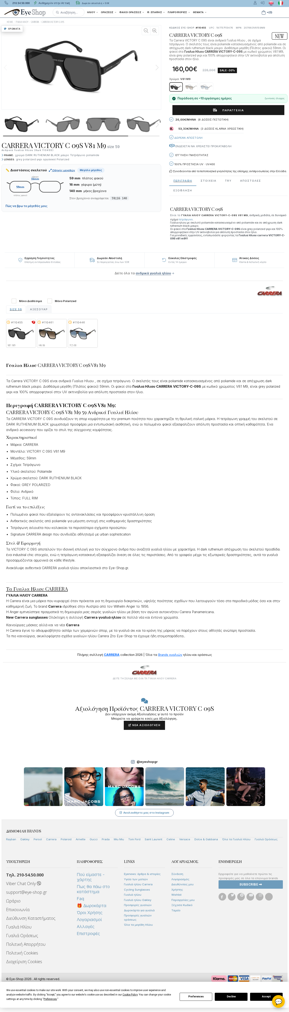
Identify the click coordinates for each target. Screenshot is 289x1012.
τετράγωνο (186, 219)
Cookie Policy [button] (130, 994)
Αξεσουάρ (39, 309)
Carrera (51, 839)
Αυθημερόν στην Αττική (54, 3)
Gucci (94, 839)
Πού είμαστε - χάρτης (91, 877)
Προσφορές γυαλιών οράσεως (138, 917)
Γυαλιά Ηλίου (19, 927)
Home (10, 22)
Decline (231, 996)
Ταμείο (175, 910)
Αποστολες (250, 180)
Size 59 (16, 309)
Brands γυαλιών (170, 655)
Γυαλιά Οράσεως (266, 839)
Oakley (24, 839)
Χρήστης (177, 889)
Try (228, 180)
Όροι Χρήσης (89, 912)
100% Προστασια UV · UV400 (194, 164)
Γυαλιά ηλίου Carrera (138, 884)
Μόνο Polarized (65, 301)
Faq (80, 898)
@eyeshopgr (147, 762)
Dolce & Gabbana (206, 839)
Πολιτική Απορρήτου (25, 944)
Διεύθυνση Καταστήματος (30, 918)
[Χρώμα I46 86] (191, 87)
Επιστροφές (88, 933)
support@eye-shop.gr (26, 892)
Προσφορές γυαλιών (138, 905)
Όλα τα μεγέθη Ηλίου (138, 924)
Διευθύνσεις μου (182, 884)
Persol (38, 839)
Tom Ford (134, 839)
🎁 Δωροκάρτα (91, 905)
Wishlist (176, 894)
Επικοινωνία (18, 909)
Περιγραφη (182, 180)
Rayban (11, 839)
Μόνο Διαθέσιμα (30, 301)
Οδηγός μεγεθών (63, 170)
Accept (266, 996)
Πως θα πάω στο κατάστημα (93, 889)
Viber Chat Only (21, 883)
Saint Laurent (153, 839)
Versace (184, 839)
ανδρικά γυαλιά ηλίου (153, 273)
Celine (171, 839)
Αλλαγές (85, 926)
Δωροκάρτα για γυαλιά (139, 910)
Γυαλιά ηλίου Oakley (137, 900)
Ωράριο (13, 901)
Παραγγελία (231, 110)
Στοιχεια (208, 180)
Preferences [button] (50, 999)
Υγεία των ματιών (136, 879)
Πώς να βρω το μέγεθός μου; (27, 206)
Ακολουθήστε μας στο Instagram (146, 812)
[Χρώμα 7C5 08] (206, 87)
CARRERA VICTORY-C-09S (53, 22)
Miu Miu (119, 839)
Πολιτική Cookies (22, 953)
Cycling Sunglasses (137, 889)
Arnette (80, 839)
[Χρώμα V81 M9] (176, 87)
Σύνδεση (177, 874)
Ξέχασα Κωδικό (182, 905)
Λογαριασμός (180, 879)
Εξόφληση (182, 190)
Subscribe (249, 884)
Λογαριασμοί (89, 919)
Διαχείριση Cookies (24, 961)
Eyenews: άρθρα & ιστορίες (142, 874)
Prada (106, 839)
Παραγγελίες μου (183, 900)
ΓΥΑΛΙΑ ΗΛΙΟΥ (22, 22)
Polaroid (66, 839)
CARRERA (35, 22)
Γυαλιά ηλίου (132, 894)
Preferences (196, 996)
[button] (68, 12)
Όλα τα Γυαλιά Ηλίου (236, 839)
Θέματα (198, 12)
